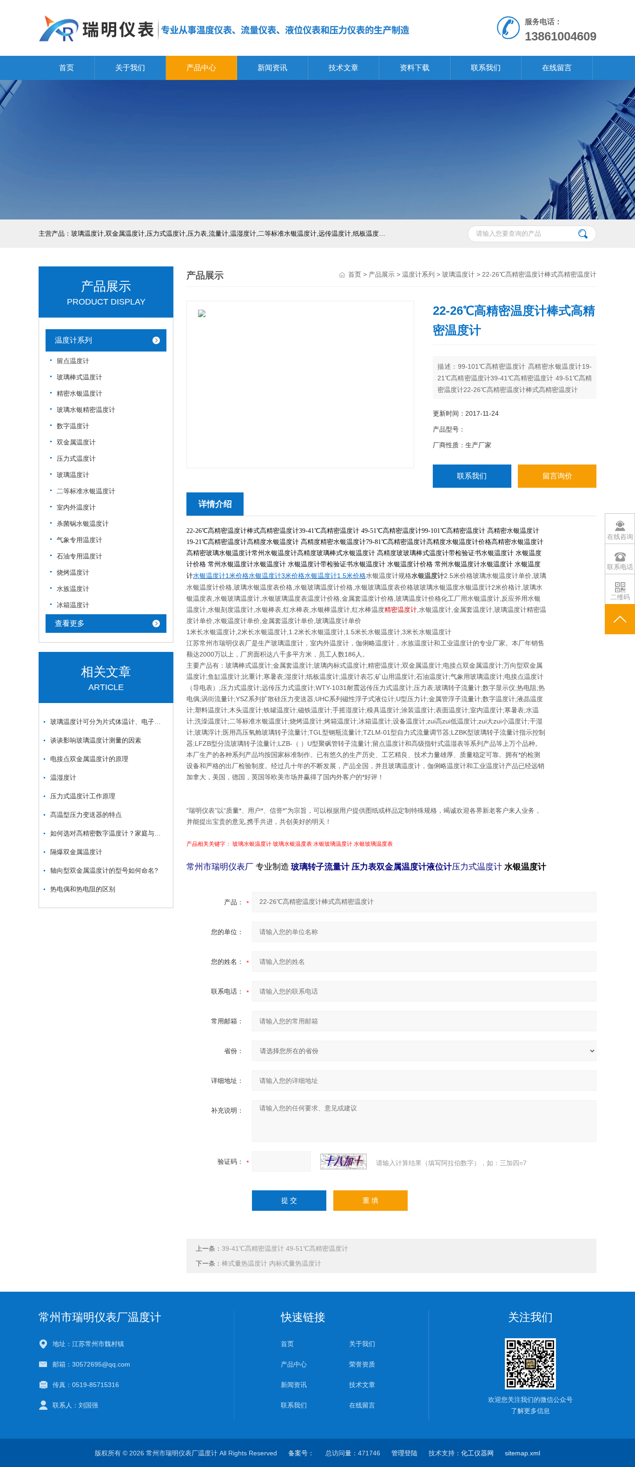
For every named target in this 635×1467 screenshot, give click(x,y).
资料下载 (415, 68)
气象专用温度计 (79, 540)
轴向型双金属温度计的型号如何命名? (104, 870)
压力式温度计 (76, 458)
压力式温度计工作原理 (82, 796)
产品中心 (201, 68)
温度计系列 (73, 340)
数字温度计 (73, 426)
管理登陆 (404, 1453)
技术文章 (343, 68)
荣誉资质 (362, 1364)
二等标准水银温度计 (86, 491)
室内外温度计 (76, 507)
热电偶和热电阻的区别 (82, 889)
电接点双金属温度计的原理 (89, 759)
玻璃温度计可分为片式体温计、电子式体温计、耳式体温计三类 (108, 721)
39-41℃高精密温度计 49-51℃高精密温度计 (285, 1248)
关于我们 (130, 68)
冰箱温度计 (73, 605)
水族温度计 (73, 588)
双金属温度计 (76, 442)
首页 (66, 68)
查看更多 (70, 623)
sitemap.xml (522, 1453)
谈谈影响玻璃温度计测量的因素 (95, 740)
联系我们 (486, 68)
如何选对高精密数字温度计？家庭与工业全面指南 (108, 833)
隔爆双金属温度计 (76, 852)
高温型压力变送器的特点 (86, 814)
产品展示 (382, 274)
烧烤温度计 (73, 572)
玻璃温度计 (73, 474)
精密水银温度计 (79, 393)
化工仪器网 (477, 1453)
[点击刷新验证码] (343, 1161)
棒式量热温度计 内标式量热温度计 (271, 1263)
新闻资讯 (272, 68)
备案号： (301, 1453)
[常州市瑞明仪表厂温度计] (224, 9)
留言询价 (557, 476)
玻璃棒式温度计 (79, 377)
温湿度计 (63, 777)
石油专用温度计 (79, 556)
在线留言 (557, 68)
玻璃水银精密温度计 (86, 409)
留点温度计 (73, 361)
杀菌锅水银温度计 (83, 523)
